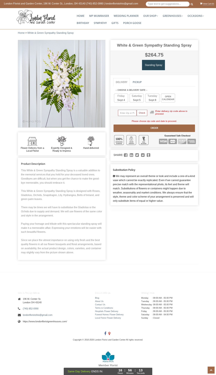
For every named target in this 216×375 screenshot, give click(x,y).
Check (142, 113)
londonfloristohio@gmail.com (121, 3)
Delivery (121, 82)
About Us (99, 301)
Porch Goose (132, 23)
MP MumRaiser (99, 16)
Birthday (83, 23)
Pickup (137, 82)
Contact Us (100, 304)
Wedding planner (126, 16)
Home (80, 16)
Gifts (114, 23)
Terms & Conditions (104, 308)
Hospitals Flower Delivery (106, 311)
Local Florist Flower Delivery (108, 318)
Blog (97, 298)
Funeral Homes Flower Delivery (109, 314)
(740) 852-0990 (94, 3)
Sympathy (100, 23)
